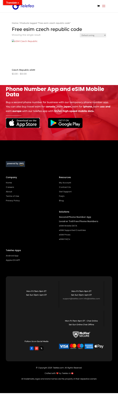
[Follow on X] (41, 348)
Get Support (65, 191)
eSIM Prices (64, 234)
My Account (65, 182)
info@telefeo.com (92, 298)
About (9, 191)
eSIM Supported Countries (72, 230)
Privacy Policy (13, 200)
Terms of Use (12, 196)
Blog (61, 200)
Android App (12, 255)
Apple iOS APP (13, 260)
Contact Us (65, 187)
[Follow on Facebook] (31, 348)
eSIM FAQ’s (64, 239)
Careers (10, 187)
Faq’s (61, 196)
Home (15, 23)
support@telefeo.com (73, 298)
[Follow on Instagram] (36, 348)
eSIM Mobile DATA (68, 225)
